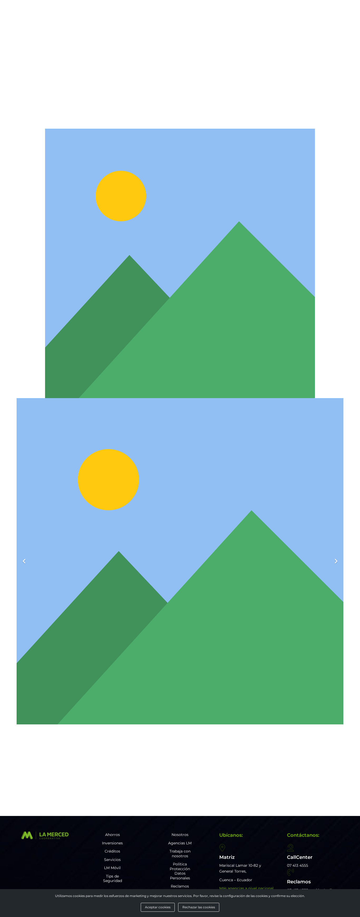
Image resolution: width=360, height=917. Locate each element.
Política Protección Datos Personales (180, 871)
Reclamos (180, 886)
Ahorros (112, 834)
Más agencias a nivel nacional (246, 888)
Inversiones (112, 843)
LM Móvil (112, 867)
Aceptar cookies (158, 907)
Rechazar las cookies (198, 907)
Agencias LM (180, 843)
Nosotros (180, 834)
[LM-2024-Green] (45, 835)
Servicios (112, 859)
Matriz (227, 857)
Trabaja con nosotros (180, 853)
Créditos (112, 851)
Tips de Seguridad (112, 878)
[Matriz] (222, 848)
